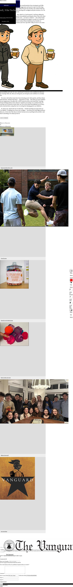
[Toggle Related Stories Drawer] (0, 124)
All (0, 562)
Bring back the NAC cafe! (6, 168)
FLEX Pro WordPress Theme (9, 555)
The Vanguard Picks (5, 562)
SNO (18, 555)
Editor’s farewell (5, 455)
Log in (20, 555)
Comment (2, 573)
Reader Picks (12, 562)
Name (1, 577)
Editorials (6, 5)
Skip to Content (3, 0)
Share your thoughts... (4, 561)
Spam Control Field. (4, 575)
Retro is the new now (6, 377)
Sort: (18, 562)
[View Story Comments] (70, 270)
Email (1, 579)
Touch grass (4, 258)
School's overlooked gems (7, 320)
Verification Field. (22, 575)
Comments (2, 559)
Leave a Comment (4, 117)
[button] (0, 556)
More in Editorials (5, 126)
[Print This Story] (70, 310)
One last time (4, 531)
